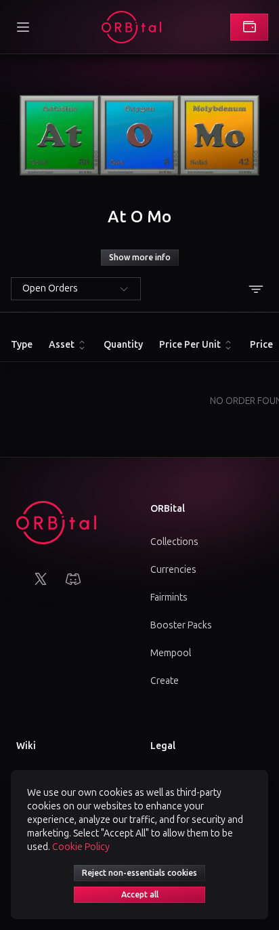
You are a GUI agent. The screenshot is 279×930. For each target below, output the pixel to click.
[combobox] (76, 288)
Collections (174, 542)
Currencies (173, 569)
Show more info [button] (140, 257)
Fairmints (169, 597)
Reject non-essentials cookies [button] (139, 873)
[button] (23, 27)
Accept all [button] (139, 894)
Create (164, 681)
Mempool (170, 653)
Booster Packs (181, 625)
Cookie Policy (81, 847)
